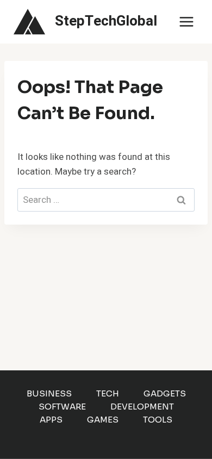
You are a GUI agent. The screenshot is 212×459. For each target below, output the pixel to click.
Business (49, 393)
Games (103, 419)
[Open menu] (186, 21)
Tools (157, 419)
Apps (51, 419)
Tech (107, 393)
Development (142, 406)
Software (62, 406)
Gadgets (165, 393)
